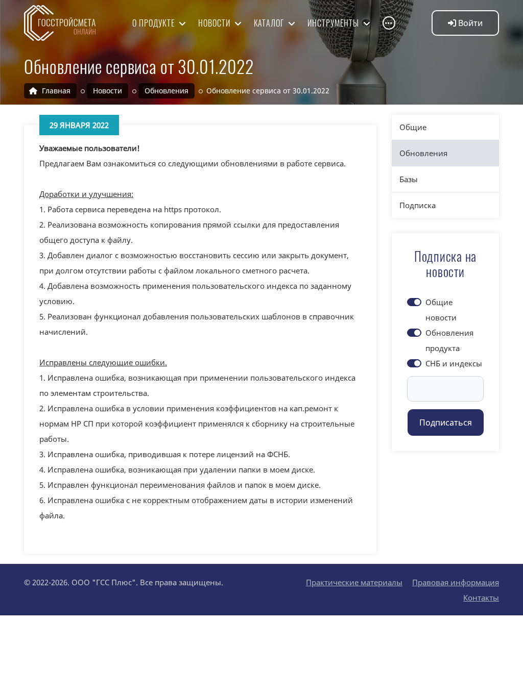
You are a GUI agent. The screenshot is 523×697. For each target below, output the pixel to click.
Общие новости (441, 309)
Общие (412, 127)
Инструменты (334, 23)
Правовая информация (455, 582)
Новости (215, 23)
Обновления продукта (449, 340)
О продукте (154, 23)
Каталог (270, 23)
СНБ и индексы (453, 363)
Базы (408, 179)
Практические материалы (354, 582)
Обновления (423, 153)
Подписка (417, 205)
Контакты (481, 597)
